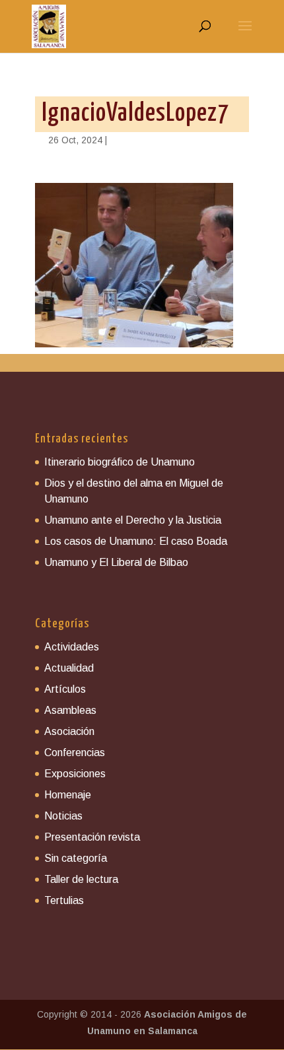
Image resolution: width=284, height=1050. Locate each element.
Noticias (63, 816)
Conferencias (74, 752)
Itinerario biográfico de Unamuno (119, 462)
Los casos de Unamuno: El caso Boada (135, 541)
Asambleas (70, 710)
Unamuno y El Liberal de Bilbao (116, 562)
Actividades (71, 646)
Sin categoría (75, 858)
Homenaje (67, 794)
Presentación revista (92, 837)
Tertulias (64, 900)
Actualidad (69, 668)
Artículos (65, 689)
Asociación (69, 731)
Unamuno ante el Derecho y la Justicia (132, 520)
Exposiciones (75, 773)
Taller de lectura (81, 879)
